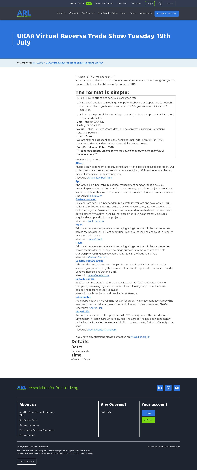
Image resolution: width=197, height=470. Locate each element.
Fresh (79, 224)
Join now (148, 420)
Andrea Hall (95, 307)
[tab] (81, 3)
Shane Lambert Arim (100, 177)
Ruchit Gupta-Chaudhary (102, 329)
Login (148, 413)
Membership (146, 13)
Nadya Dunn (95, 195)
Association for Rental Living (53, 387)
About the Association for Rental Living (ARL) (36, 413)
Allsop (80, 163)
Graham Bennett (97, 257)
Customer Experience (29, 425)
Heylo (79, 242)
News (123, 13)
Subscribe (122, 3)
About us (61, 13)
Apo (78, 181)
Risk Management (27, 435)
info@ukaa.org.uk (140, 336)
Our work (73, 13)
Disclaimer (43, 447)
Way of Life (82, 311)
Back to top (28, 461)
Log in (150, 3)
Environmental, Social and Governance (36, 430)
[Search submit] (159, 3)
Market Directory (78, 3)
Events (132, 13)
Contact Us (136, 3)
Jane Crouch (95, 239)
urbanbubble (83, 297)
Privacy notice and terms (27, 447)
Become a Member (166, 13)
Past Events (37, 63)
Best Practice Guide (107, 13)
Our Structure (88, 13)
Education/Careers (104, 3)
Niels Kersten (96, 221)
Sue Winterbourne (98, 275)
